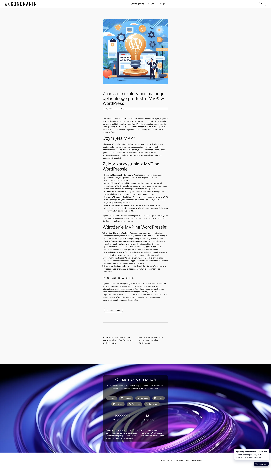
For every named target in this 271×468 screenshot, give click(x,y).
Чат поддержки (261, 464)
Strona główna (137, 4)
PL (262, 4)
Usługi (151, 4)
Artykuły (121, 109)
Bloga (162, 4)
